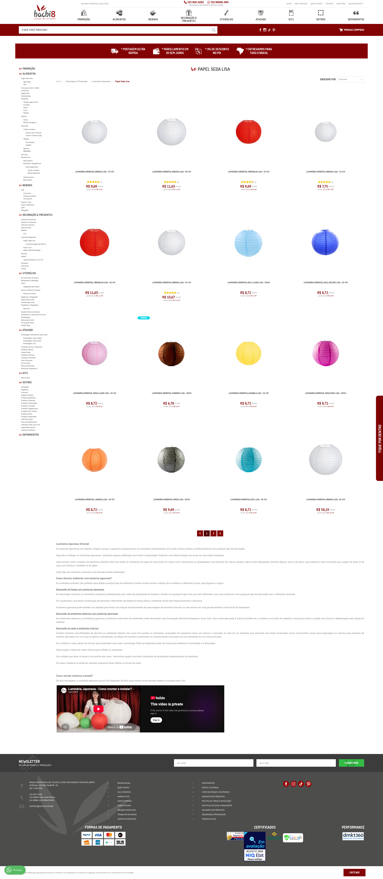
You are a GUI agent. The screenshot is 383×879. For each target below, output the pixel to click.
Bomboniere (25, 157)
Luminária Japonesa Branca (36, 244)
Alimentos (119, 19)
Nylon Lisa (27, 247)
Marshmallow (28, 177)
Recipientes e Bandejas (29, 280)
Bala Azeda (27, 180)
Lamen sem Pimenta (33, 133)
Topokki (26, 139)
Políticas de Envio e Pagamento (217, 805)
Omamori (24, 263)
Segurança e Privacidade (214, 814)
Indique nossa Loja (126, 810)
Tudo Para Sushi (27, 419)
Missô (25, 107)
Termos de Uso (209, 819)
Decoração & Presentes (189, 19)
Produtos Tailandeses (29, 403)
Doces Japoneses (32, 167)
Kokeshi (24, 230)
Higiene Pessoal (27, 395)
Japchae (26, 148)
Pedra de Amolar (29, 293)
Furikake (26, 105)
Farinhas (24, 154)
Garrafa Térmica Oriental (30, 312)
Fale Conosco (124, 792)
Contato (329, 3)
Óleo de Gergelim (30, 122)
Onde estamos (124, 805)
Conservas (25, 90)
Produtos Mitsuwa (27, 355)
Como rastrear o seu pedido (216, 792)
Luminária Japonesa (28, 237)
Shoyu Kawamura (27, 366)
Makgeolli (25, 210)
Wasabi (26, 113)
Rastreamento (356, 3)
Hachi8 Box (25, 378)
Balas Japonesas (34, 173)
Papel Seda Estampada (31, 250)
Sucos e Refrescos (27, 205)
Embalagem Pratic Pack (32, 341)
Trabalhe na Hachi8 (127, 814)
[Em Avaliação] (255, 846)
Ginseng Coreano (29, 196)
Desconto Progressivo (29, 368)
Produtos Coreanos (28, 400)
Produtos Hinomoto (28, 358)
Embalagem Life (29, 343)
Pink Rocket (30, 142)
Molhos (24, 116)
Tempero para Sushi (30, 102)
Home (289, 3)
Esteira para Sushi (27, 299)
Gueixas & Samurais (28, 222)
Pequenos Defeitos (28, 430)
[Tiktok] (269, 30)
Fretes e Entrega (210, 787)
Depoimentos (356, 19)
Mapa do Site (123, 796)
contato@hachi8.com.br (41, 806)
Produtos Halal (26, 414)
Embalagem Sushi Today (32, 338)
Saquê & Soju (26, 202)
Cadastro (341, 3)
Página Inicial (124, 783)
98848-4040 (36, 797)
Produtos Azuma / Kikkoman (31, 347)
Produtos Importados (29, 416)
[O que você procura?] (213, 30)
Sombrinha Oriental (28, 219)
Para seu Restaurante (29, 422)
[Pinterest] (274, 30)
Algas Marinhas (27, 78)
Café (23, 207)
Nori (24, 84)
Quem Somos (316, 3)
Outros (320, 19)
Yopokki (28, 145)
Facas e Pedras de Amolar (30, 290)
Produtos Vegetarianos (29, 408)
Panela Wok (25, 325)
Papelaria (24, 390)
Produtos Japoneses (28, 398)
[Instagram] (265, 30)
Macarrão (24, 126)
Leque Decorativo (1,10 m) (33, 260)
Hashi (23, 283)
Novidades (25, 387)
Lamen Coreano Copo (34, 135)
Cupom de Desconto (126, 819)
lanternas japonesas (69, 548)
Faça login (104, 3)
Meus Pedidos (301, 3)
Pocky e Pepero (33, 170)
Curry (25, 110)
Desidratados (26, 96)
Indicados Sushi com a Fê (30, 424)
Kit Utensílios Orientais (30, 278)
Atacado (261, 19)
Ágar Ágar (27, 82)
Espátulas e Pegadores (29, 297)
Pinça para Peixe (27, 323)
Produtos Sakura (27, 349)
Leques (23, 256)
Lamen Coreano (29, 129)
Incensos (24, 392)
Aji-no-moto (25, 363)
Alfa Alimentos (26, 360)
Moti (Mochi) (27, 161)
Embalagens (25, 317)
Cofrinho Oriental (27, 225)
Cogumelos (25, 93)
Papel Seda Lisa (29, 240)
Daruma (24, 253)
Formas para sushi (28, 302)
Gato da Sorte (26, 227)
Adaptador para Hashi (31, 286)
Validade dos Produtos (213, 810)
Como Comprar (124, 801)
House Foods (26, 352)
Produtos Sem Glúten (29, 411)
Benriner (26, 308)
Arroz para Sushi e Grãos (30, 88)
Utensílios (226, 19)
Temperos (24, 99)
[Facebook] (260, 30)
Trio (24, 234)
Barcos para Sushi (27, 320)
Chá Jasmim (27, 199)
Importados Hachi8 (28, 427)
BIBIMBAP (27, 151)
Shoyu (25, 120)
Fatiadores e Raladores (29, 305)
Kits (291, 19)
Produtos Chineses (28, 406)
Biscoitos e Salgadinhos (32, 163)
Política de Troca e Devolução (216, 801)
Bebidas (153, 19)
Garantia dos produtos (213, 796)
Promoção (83, 19)
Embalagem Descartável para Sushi (34, 334)
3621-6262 (196, 2)
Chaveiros (25, 266)
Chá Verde (27, 193)
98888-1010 (219, 2)
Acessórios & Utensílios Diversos (33, 314)
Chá (22, 190)
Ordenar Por (328, 79)
